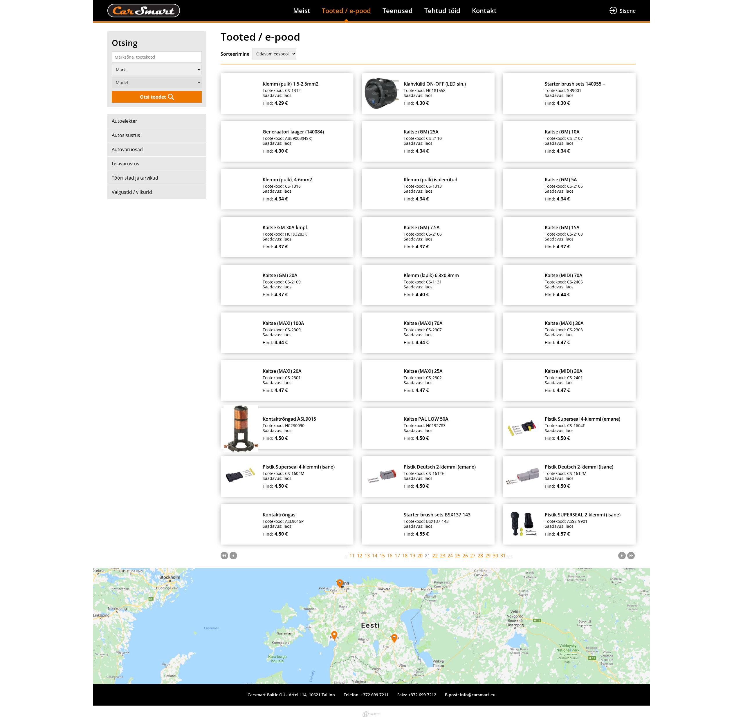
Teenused (398, 10)
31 (503, 555)
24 (450, 555)
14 (374, 555)
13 (367, 555)
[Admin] (1, 3)
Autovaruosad (127, 149)
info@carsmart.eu (477, 694)
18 (404, 555)
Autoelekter (124, 121)
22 (435, 555)
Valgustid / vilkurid (132, 192)
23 (442, 555)
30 (495, 555)
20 (420, 555)
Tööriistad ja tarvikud (135, 178)
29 (487, 555)
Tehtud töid (442, 10)
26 (465, 555)
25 (457, 555)
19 (412, 555)
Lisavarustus (125, 163)
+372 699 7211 (375, 694)
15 (382, 555)
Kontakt (484, 10)
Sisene (628, 10)
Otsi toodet (153, 97)
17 (397, 555)
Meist (301, 10)
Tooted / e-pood (346, 10)
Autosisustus (126, 135)
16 (389, 555)
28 (480, 555)
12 (359, 555)
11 (352, 555)
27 (472, 555)
